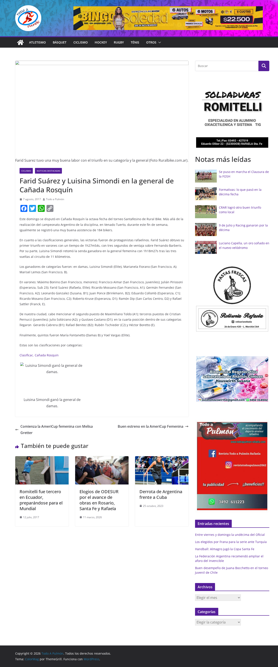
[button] (158, 42)
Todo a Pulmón (55, 199)
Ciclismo (80, 42)
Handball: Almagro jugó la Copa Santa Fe (224, 549)
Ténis (135, 42)
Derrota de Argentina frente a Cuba (160, 494)
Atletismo (37, 42)
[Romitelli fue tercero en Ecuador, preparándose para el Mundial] (42, 459)
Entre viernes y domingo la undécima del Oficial (230, 535)
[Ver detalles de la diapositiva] (168, 18)
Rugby (119, 42)
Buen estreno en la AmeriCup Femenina (150, 426)
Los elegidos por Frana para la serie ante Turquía (231, 542)
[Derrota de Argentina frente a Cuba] (162, 459)
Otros (151, 42)
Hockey (101, 42)
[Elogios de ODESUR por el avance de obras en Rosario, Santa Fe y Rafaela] (102, 459)
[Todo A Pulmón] (20, 42)
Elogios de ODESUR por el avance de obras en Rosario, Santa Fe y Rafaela (99, 500)
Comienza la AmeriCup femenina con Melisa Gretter (56, 429)
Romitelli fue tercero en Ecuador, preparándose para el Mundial (41, 500)
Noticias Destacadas (48, 170)
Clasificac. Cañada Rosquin (39, 355)
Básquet (59, 42)
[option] (232, 113)
